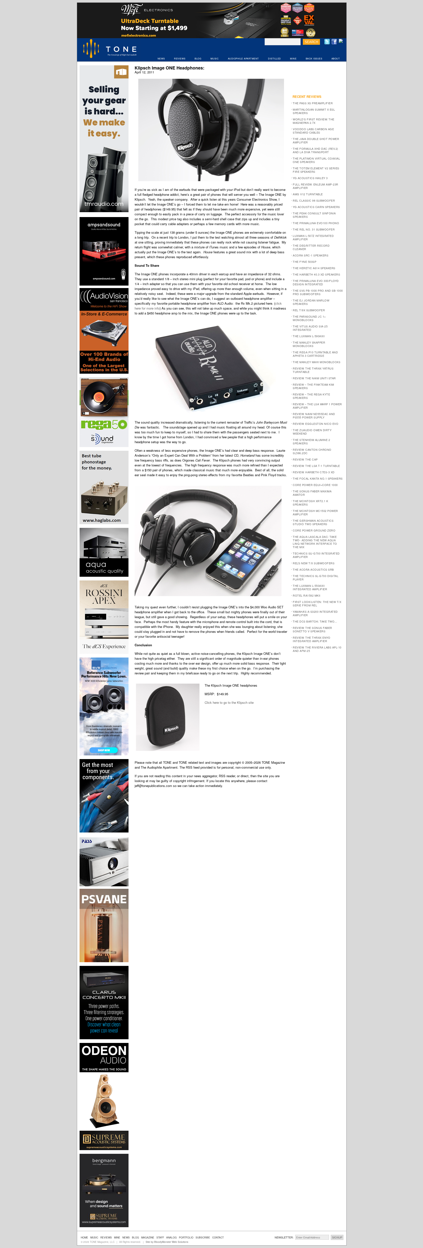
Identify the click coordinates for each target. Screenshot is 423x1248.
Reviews (106, 1237)
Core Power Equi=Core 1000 (315, 485)
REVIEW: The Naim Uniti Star (314, 378)
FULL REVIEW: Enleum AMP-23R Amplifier (315, 186)
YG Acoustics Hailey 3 (310, 178)
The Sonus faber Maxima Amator (312, 493)
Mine (117, 1237)
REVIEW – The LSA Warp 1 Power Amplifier (317, 405)
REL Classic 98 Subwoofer (314, 200)
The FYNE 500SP (304, 262)
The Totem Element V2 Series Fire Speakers (316, 169)
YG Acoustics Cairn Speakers (316, 207)
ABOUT (335, 58)
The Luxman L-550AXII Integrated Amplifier (310, 587)
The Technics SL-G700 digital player (315, 577)
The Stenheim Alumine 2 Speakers (311, 441)
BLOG (198, 58)
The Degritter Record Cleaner (311, 247)
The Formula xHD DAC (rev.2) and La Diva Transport (315, 150)
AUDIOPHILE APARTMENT (243, 58)
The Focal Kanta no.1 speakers (318, 478)
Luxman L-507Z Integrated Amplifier (313, 237)
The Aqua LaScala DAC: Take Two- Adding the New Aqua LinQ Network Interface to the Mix (315, 542)
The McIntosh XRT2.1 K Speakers (310, 502)
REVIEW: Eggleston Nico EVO (315, 424)
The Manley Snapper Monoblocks (309, 344)
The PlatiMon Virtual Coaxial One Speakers (316, 160)
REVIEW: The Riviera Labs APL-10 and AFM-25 (317, 649)
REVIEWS (180, 58)
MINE (293, 58)
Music (94, 1237)
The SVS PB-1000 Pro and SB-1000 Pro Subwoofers (318, 292)
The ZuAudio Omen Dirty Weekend (312, 431)
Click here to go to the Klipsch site (229, 702)
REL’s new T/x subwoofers (313, 563)
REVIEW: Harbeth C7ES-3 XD (314, 472)
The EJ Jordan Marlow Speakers (311, 302)
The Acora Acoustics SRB (313, 569)
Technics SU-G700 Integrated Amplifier (316, 555)
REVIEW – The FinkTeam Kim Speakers (313, 386)
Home (84, 1237)
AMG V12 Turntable (308, 194)
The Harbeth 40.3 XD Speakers (316, 274)
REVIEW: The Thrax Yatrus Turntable (313, 370)
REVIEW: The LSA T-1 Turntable (316, 466)
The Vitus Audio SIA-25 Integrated (310, 328)
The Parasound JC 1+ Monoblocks (309, 318)
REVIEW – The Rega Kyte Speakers (311, 396)
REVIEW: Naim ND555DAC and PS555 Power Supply (314, 415)
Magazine (147, 1237)
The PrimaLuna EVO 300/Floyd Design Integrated (316, 282)
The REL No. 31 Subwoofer (314, 229)
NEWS (161, 58)
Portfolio (186, 1237)
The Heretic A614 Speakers (314, 268)
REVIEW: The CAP (305, 459)
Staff (160, 1237)
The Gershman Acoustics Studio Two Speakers (313, 522)
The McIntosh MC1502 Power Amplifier (315, 512)
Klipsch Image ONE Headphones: (169, 68)
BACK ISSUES (314, 58)
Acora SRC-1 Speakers (310, 255)
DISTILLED (274, 58)
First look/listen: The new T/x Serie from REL (317, 603)
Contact (218, 1237)
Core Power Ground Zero (314, 530)
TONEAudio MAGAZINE (110, 49)
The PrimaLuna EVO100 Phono (316, 223)
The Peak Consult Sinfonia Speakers (314, 215)
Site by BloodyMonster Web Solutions (167, 1242)
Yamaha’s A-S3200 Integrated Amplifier (315, 613)
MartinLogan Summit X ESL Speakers (314, 111)
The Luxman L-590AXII (309, 336)
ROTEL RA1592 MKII (306, 595)
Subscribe (203, 1237)
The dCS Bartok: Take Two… (315, 621)
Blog (135, 1237)
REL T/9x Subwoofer (309, 310)
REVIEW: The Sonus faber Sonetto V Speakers (312, 629)
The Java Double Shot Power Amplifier (316, 140)
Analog (171, 1237)
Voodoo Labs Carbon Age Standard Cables (313, 130)
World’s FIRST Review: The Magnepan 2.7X (313, 121)
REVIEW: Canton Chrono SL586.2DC (312, 451)
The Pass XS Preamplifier (313, 103)
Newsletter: (284, 1237)
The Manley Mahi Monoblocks (316, 362)
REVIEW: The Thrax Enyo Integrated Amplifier (311, 639)
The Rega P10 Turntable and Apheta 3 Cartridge (315, 354)
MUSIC (215, 58)
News (126, 1237)
